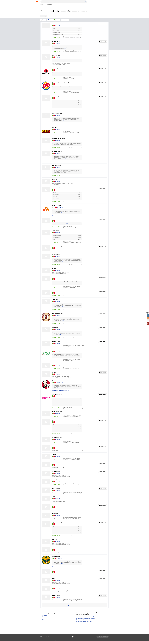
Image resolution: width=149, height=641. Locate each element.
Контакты (66, 636)
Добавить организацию (103, 636)
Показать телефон (102, 24)
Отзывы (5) (57, 25)
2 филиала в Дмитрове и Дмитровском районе (61, 390)
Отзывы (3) (57, 43)
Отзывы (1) (57, 129)
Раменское (44, 618)
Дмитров (42, 4)
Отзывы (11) (58, 189)
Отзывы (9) (57, 98)
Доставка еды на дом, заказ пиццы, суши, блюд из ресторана (88, 616)
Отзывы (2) (57, 57)
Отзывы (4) (57, 301)
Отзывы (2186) (60, 207)
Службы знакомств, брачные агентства (84, 621)
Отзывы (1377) (60, 382)
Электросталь (45, 616)
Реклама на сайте (58, 636)
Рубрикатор (42, 636)
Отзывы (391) (59, 558)
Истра (43, 619)
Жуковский (44, 615)
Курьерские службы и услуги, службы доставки (85, 618)
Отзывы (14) (58, 396)
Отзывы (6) (57, 70)
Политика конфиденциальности (56, 640)
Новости (49, 636)
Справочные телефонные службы (83, 619)
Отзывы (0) (57, 181)
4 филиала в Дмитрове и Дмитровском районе (61, 215)
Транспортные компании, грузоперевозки (84, 622)
